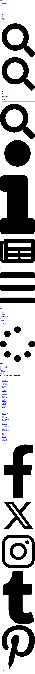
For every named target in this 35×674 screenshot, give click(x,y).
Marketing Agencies (4, 417)
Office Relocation (4, 436)
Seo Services (3, 432)
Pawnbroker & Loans (5, 429)
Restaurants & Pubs (4, 431)
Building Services (4, 390)
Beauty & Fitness (4, 380)
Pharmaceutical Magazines (5, 430)
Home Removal (4, 401)
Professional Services (4, 439)
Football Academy (4, 397)
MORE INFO (5, 323)
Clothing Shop (4, 383)
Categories (3, 314)
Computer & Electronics (5, 384)
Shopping (3, 433)
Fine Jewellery (4, 396)
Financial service (4, 395)
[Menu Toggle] (0, 22)
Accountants (3, 377)
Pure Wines (2, 320)
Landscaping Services (5, 413)
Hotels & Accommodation (5, 419)
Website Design (4, 443)
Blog (2, 12)
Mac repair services (4, 415)
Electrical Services (4, 394)
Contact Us (3, 19)
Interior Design (4, 420)
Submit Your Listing (4, 14)
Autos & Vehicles (4, 379)
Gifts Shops (3, 398)
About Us (3, 11)
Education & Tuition (4, 403)
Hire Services (3, 400)
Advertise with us (4, 13)
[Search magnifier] (2, 93)
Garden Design (4, 406)
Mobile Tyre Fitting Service (5, 426)
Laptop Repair (4, 414)
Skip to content (2, 0)
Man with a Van (4, 416)
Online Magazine (4, 428)
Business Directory (4, 382)
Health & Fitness (4, 399)
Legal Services (4, 423)
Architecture (3, 387)
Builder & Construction (5, 381)
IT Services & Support (5, 412)
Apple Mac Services (4, 386)
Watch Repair (3, 434)
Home (2, 10)
